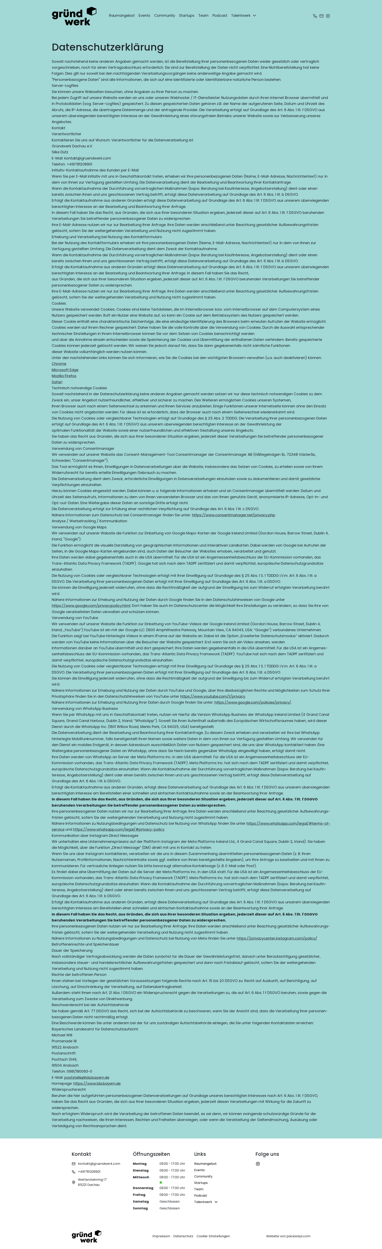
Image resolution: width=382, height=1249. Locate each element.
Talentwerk (240, 15)
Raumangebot (122, 15)
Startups (186, 15)
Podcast (219, 15)
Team (203, 15)
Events (144, 15)
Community (164, 15)
